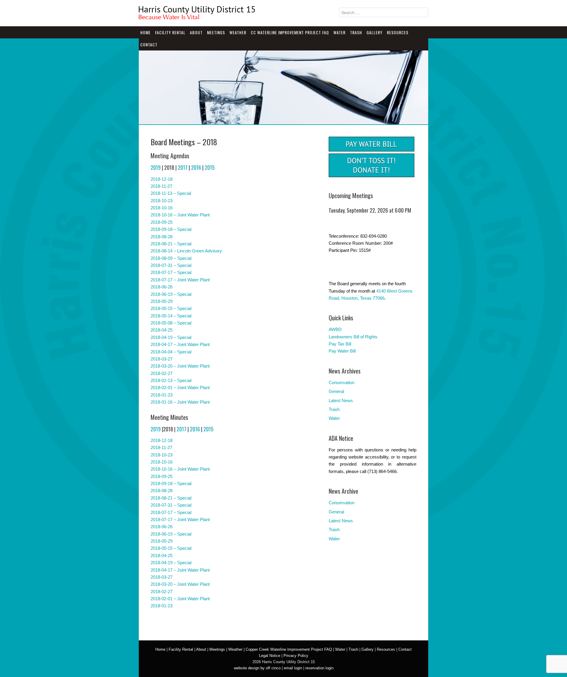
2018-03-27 (161, 358)
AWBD (335, 329)
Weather (237, 32)
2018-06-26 (161, 286)
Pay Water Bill (342, 350)
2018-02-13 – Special (171, 380)
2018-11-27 (161, 186)
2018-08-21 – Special (171, 243)
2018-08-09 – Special (171, 258)
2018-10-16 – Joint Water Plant (180, 214)
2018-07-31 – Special (171, 265)
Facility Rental (170, 32)
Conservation (341, 382)
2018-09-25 (161, 222)
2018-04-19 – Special (171, 337)
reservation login (319, 668)
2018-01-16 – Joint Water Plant (180, 401)
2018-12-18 (161, 179)
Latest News (341, 400)
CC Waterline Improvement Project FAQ (290, 32)
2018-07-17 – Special (171, 272)
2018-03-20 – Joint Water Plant (180, 365)
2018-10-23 (161, 200)
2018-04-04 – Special (171, 351)
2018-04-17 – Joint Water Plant (180, 344)
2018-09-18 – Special (171, 229)
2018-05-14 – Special (171, 315)
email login (293, 668)
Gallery (374, 32)
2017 (183, 167)
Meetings (216, 32)
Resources (397, 32)
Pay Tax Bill (340, 343)
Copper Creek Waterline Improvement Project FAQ (289, 649)
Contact (148, 44)
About (196, 32)
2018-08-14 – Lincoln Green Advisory (186, 250)
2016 (196, 167)
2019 (156, 167)
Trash (356, 32)
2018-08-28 (161, 236)
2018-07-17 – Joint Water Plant (180, 279)
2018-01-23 (161, 394)
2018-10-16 (161, 207)
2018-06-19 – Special (171, 294)
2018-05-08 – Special (171, 322)
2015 (210, 167)
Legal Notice (269, 655)
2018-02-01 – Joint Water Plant (180, 387)
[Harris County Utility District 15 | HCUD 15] (198, 17)
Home (145, 32)
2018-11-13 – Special (171, 193)
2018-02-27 (161, 373)
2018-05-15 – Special (171, 308)
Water (339, 32)
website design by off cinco (257, 668)
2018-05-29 (161, 301)
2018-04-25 (161, 329)
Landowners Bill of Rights (353, 336)
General (336, 391)
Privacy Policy (296, 655)
